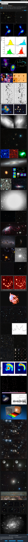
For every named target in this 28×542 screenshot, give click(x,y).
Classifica (25, 10)
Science (22, 0)
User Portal (24, 0)
